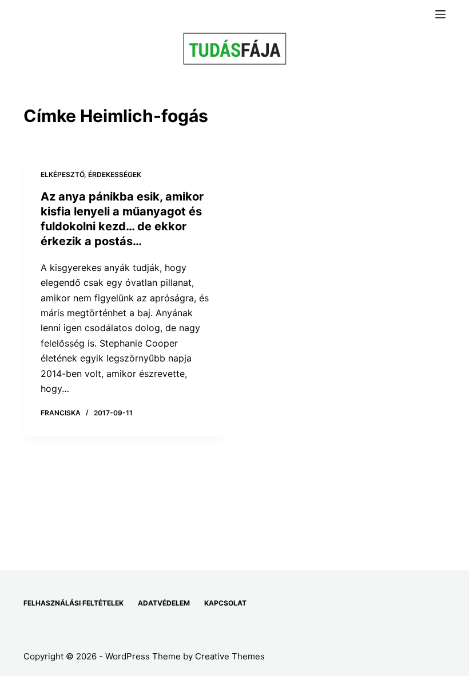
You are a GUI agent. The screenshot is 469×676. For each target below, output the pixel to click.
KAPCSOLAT (225, 603)
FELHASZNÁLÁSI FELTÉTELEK (73, 603)
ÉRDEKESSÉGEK (114, 174)
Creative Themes (230, 656)
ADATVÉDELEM (164, 603)
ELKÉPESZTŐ (62, 174)
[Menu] (440, 14)
